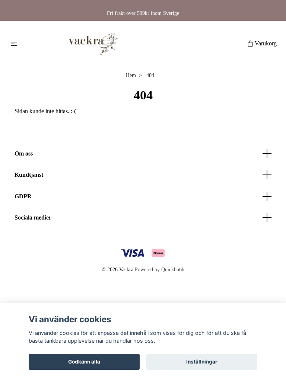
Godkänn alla (84, 362)
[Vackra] (133, 44)
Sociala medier (33, 217)
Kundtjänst (29, 175)
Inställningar (201, 362)
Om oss (24, 153)
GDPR (23, 196)
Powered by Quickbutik (160, 269)
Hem (131, 75)
